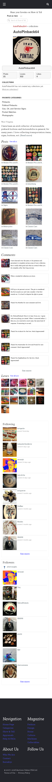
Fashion (31, 724)
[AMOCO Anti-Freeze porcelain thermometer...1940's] (23, 383)
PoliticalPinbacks (23, 603)
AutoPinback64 (20, 26)
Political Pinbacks (9, 105)
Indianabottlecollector (24, 444)
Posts (5, 75)
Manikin (20, 522)
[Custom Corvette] (5, 392)
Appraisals (8, 735)
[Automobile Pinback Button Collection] (13, 174)
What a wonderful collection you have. (23, 276)
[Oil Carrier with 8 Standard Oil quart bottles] (5, 383)
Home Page (8, 724)
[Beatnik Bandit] (14, 392)
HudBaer (20, 506)
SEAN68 (20, 537)
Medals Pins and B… (11, 163)
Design (30, 728)
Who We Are (9, 754)
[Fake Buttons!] (13, 153)
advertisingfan (12, 567)
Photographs (7, 115)
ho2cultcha (21, 475)
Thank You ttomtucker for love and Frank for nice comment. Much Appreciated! (27, 346)
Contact (7, 758)
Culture (31, 735)
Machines (32, 738)
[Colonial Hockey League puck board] (31, 400)
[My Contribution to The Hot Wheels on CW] (40, 392)
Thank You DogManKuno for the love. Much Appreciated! (25, 359)
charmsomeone (22, 665)
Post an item (12, 15)
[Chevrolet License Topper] (37, 216)
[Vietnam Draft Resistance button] (40, 400)
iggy (18, 650)
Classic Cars (32, 227)
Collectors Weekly (26, 4)
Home (30, 731)
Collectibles (33, 742)
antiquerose (21, 491)
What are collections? (10, 89)
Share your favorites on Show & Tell (26, 12)
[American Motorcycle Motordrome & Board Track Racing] (40, 383)
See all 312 (14, 376)
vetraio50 (20, 460)
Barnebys (7, 762)
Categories (8, 728)
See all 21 (13, 141)
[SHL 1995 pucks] (23, 400)
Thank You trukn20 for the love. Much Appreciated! (27, 331)
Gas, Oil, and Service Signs (14, 109)
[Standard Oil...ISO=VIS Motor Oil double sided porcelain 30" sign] (14, 383)
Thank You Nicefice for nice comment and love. (26, 303)
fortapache (21, 428)
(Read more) (26, 135)
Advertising (31, 184)
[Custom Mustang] (5, 400)
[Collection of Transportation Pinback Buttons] (37, 153)
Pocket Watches (9, 112)
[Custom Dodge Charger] (31, 392)
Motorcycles (7, 227)
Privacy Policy (24, 773)
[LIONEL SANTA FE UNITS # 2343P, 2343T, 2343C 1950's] (14, 400)
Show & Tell (9, 731)
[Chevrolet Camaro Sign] (13, 195)
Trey (19, 587)
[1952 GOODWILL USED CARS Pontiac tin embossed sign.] (31, 383)
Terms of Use (9, 773)
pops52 (19, 634)
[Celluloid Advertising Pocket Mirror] (37, 174)
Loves (22, 75)
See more (26, 370)
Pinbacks (6, 102)
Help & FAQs (9, 738)
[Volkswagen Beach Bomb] (23, 392)
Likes (39, 75)
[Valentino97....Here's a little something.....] (5, 409)
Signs (5, 205)
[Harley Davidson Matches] (13, 216)
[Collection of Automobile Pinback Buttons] (37, 195)
